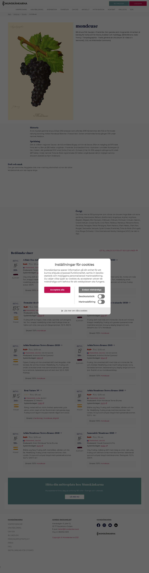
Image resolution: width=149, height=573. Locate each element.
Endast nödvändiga (91, 290)
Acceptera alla (57, 290)
